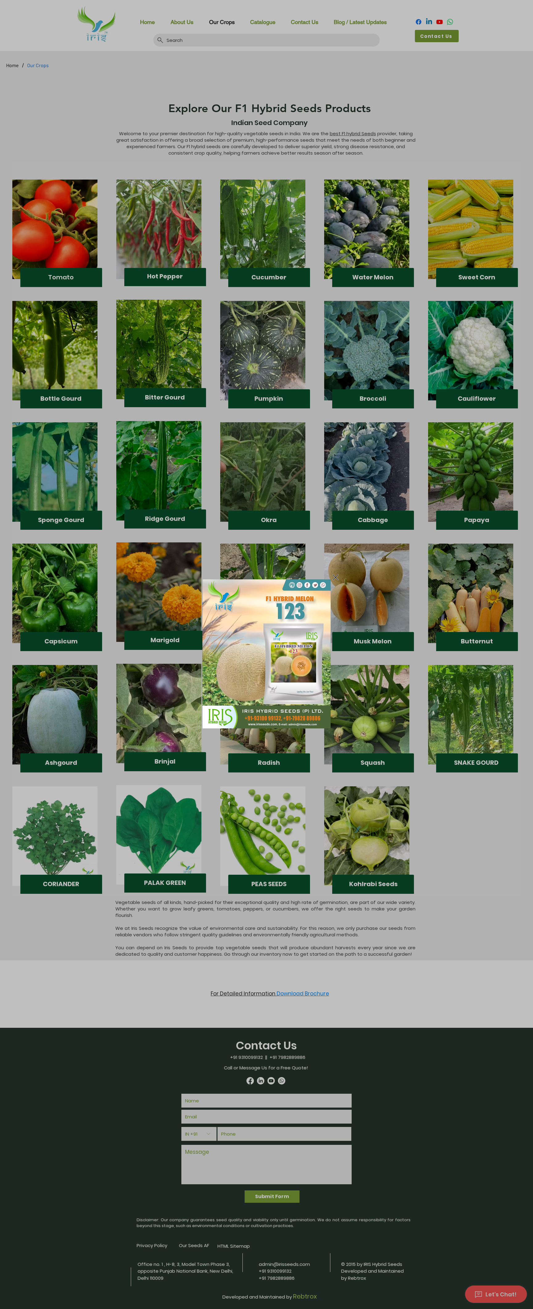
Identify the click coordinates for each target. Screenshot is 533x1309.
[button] (336, 577)
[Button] (266, 653)
